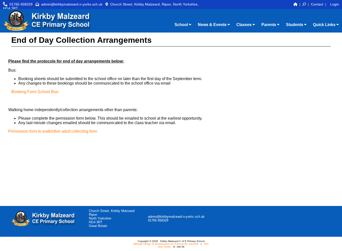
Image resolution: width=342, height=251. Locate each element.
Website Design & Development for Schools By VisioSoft (166, 243)
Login (334, 4)
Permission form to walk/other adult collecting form (52, 131)
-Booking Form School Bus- (34, 92)
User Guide (164, 246)
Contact (317, 4)
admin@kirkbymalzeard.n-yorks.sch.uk (71, 4)
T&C (206, 243)
